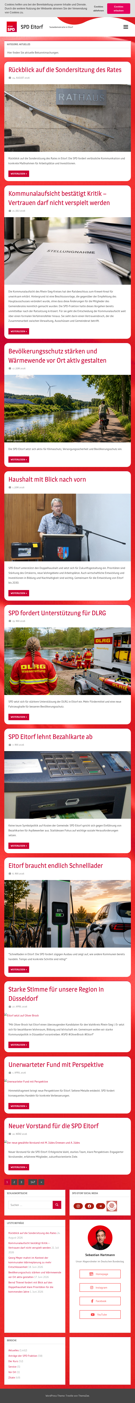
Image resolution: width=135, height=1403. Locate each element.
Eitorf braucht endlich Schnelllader (55, 865)
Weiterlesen (18, 173)
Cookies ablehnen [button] (98, 8)
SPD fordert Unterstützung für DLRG (57, 613)
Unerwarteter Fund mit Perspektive (56, 1064)
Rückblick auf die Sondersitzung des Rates (65, 70)
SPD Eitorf (32, 27)
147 (33, 1182)
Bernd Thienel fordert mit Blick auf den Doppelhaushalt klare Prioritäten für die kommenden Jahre (30, 1287)
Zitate (11, 1377)
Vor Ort (12, 1372)
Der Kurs (13, 1361)
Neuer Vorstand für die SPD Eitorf (53, 1126)
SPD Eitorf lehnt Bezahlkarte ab (50, 737)
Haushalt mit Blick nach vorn (47, 479)
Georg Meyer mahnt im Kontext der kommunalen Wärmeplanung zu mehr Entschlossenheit (29, 1262)
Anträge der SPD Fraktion (22, 1355)
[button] (24, 12)
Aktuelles (13, 1350)
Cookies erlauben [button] (119, 8)
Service (12, 1366)
